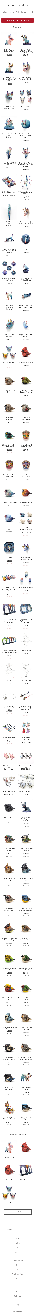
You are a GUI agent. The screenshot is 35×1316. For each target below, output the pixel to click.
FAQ (17, 12)
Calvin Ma (17, 1269)
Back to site (17, 1296)
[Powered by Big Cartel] (18, 1311)
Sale (17, 1278)
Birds (17, 1265)
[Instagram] (17, 1305)
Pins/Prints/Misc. (17, 1274)
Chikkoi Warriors (17, 1260)
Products (4, 12)
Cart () (30, 12)
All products (17, 1212)
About (12, 12)
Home (17, 1238)
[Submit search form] (27, 1230)
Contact (23, 12)
